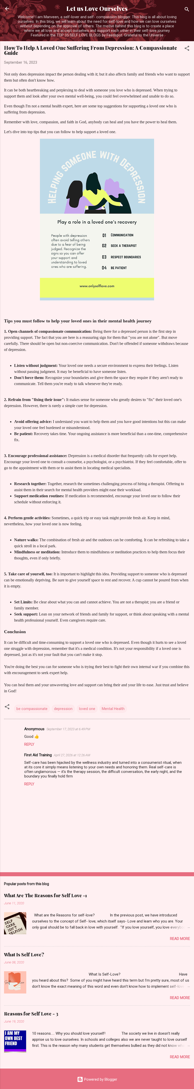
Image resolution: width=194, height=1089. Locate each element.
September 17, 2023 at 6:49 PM (68, 729)
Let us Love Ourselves (97, 8)
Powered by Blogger (100, 1079)
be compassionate (31, 708)
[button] (187, 49)
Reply (29, 744)
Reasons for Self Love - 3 (31, 1014)
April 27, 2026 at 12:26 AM (72, 755)
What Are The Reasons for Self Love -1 (45, 895)
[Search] (187, 10)
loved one (87, 708)
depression (63, 708)
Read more (180, 938)
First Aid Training (38, 755)
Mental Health (113, 708)
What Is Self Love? (24, 955)
